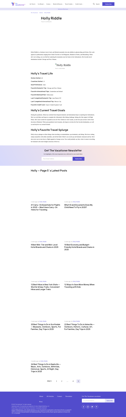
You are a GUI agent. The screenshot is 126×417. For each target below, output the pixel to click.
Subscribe (108, 4)
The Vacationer (34, 12)
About (41, 396)
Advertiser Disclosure (63, 9)
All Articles (50, 396)
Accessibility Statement (41, 408)
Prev (49, 381)
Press (41, 401)
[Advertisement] (63, 38)
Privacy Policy (15, 408)
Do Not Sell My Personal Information (27, 408)
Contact (59, 396)
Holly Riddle (42, 201)
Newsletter (68, 396)
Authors (41, 12)
